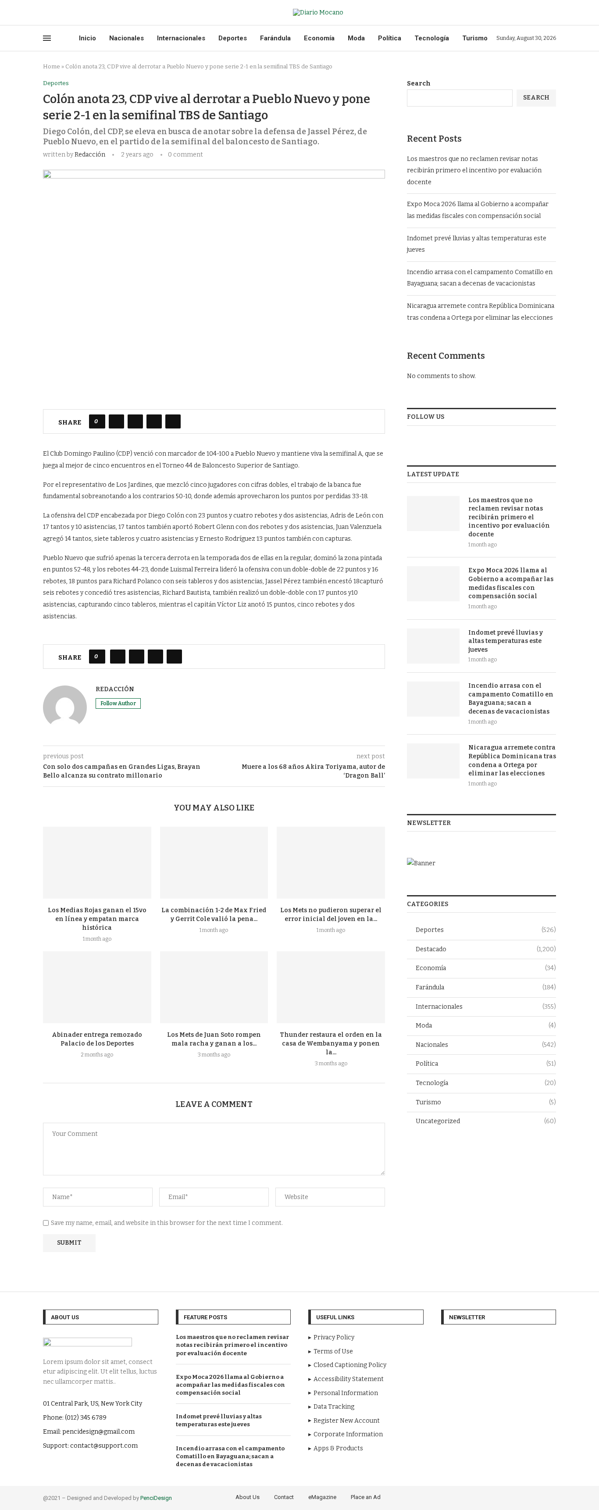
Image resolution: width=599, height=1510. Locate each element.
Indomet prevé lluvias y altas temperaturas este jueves (505, 641)
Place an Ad (366, 1497)
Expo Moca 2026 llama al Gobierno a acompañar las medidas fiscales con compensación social (510, 583)
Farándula (275, 38)
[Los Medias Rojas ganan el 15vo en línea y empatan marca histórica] (97, 863)
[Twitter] (56, 12)
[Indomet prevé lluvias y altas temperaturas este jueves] (433, 646)
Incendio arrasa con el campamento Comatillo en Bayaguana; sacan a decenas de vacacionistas (510, 698)
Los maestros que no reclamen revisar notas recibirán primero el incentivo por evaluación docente (474, 170)
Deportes (232, 38)
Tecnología (431, 38)
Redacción (90, 154)
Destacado (486, 949)
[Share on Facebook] (116, 421)
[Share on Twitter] (135, 421)
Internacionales (181, 38)
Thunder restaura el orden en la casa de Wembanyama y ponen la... (331, 1043)
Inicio (87, 38)
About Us (247, 1497)
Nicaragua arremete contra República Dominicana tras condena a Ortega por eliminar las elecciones (512, 760)
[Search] (551, 12)
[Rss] (86, 12)
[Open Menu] (47, 38)
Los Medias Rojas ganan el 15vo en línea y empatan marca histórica (97, 919)
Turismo (475, 38)
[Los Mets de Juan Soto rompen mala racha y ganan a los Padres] (214, 987)
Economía (319, 38)
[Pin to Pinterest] (154, 421)
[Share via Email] (173, 421)
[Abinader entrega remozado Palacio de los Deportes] (97, 987)
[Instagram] (514, 1496)
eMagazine (322, 1497)
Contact (284, 1497)
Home (51, 66)
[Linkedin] (539, 1496)
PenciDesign (156, 1498)
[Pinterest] (527, 1496)
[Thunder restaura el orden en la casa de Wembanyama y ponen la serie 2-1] (331, 987)
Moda (356, 38)
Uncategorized (486, 1121)
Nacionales (126, 38)
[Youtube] (66, 12)
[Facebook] (46, 12)
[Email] (76, 12)
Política (389, 38)
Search (419, 83)
